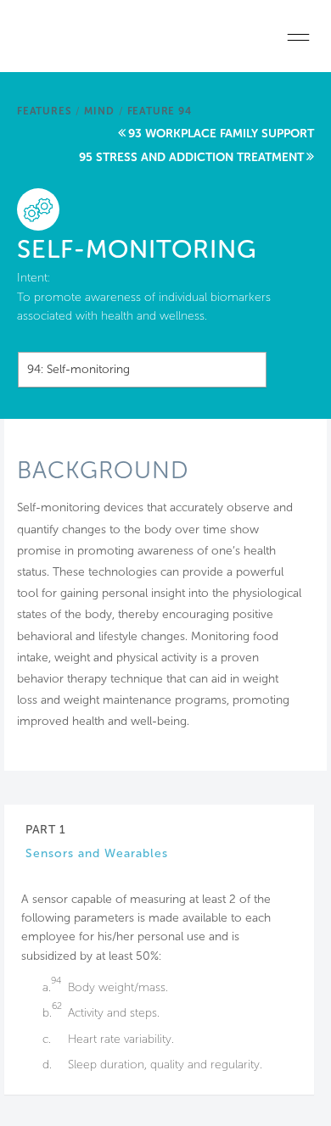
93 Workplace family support (221, 133)
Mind (99, 111)
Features (44, 111)
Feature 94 (159, 111)
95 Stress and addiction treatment (191, 157)
